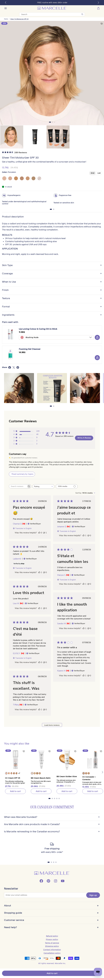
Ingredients (52, 314)
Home (6, 19)
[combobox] (43, 486)
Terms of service (52, 943)
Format (52, 306)
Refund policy (52, 936)
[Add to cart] (97, 337)
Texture (52, 298)
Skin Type (52, 265)
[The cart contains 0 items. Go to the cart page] (98, 8)
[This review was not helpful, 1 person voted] (44, 532)
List (99, 173)
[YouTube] (63, 881)
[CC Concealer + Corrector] (92, 759)
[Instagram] (56, 881)
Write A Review (84, 438)
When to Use (52, 281)
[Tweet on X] (13, 367)
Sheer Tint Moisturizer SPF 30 (19, 19)
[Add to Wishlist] (101, 24)
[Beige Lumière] (16, 178)
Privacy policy (52, 939)
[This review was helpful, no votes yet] (39, 532)
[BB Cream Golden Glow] (67, 759)
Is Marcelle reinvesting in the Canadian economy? (52, 831)
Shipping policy (52, 946)
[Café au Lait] (33, 178)
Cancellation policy (52, 953)
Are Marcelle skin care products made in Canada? (52, 824)
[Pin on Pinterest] (17, 367)
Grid (92, 173)
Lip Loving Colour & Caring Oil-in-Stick (38, 329)
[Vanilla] (10, 178)
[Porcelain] (4, 178)
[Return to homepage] (52, 873)
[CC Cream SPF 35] (15, 759)
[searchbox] (18, 486)
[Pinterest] (48, 881)
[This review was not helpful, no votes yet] (88, 535)
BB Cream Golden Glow (67, 776)
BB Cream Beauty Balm (40, 778)
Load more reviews (52, 725)
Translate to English (23, 528)
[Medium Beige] (22, 178)
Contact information (52, 949)
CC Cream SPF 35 (12, 778)
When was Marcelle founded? (52, 817)
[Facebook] (41, 881)
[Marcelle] (52, 8)
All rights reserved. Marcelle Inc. (52, 963)
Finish (52, 290)
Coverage (52, 273)
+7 (19, 773)
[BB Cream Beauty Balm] (41, 759)
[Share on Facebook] (9, 367)
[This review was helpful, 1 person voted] (83, 535)
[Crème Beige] (27, 178)
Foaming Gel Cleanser (29, 349)
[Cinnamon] (39, 178)
